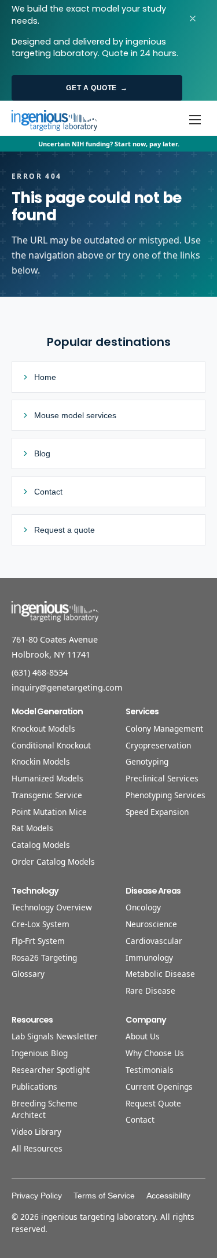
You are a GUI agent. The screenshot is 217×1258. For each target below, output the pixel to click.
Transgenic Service (47, 795)
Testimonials (150, 1069)
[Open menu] (195, 119)
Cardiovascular (154, 940)
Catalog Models (41, 844)
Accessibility (168, 1195)
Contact (140, 1119)
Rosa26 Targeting (44, 957)
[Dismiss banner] (192, 18)
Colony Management (164, 728)
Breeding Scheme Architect (45, 1109)
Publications (34, 1086)
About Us (143, 1036)
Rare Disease (150, 990)
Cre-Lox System (40, 923)
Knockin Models (41, 761)
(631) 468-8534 (40, 672)
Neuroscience (151, 923)
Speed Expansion (157, 811)
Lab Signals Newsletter (55, 1036)
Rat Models (32, 827)
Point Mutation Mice (49, 811)
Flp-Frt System (38, 940)
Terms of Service (104, 1195)
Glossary (28, 973)
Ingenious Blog (40, 1052)
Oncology (143, 907)
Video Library (36, 1131)
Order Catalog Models (53, 861)
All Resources (37, 1148)
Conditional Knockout (51, 745)
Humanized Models (47, 778)
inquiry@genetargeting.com (67, 687)
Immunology (149, 957)
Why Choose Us (155, 1052)
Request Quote (153, 1103)
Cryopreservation (158, 745)
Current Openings (159, 1086)
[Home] (54, 120)
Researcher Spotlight (51, 1069)
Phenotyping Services (165, 795)
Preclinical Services (162, 778)
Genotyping (147, 761)
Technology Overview (52, 907)
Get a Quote (96, 88)
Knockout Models (43, 728)
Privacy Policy (37, 1195)
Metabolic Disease (160, 973)
